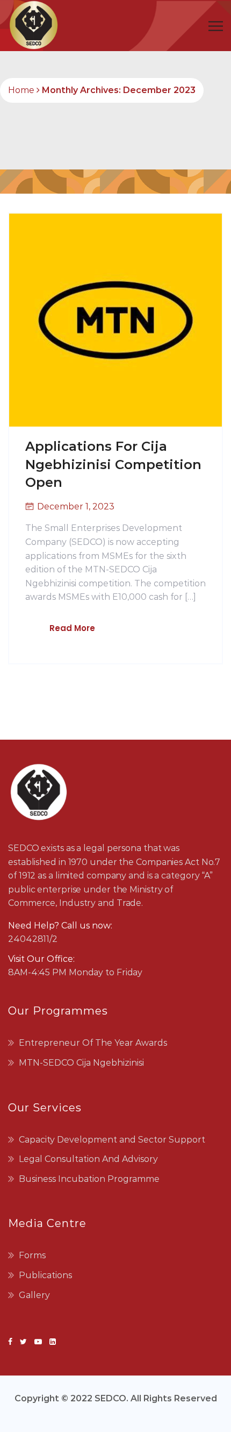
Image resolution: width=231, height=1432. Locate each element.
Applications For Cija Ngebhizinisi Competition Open (113, 464)
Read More (72, 628)
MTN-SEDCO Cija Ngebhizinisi (81, 1063)
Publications (45, 1275)
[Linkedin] (51, 1342)
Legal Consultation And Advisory (88, 1159)
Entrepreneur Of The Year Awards (93, 1043)
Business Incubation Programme (89, 1179)
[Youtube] (38, 1342)
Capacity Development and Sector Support (112, 1140)
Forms (32, 1255)
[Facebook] (12, 1342)
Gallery (34, 1295)
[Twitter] (23, 1342)
